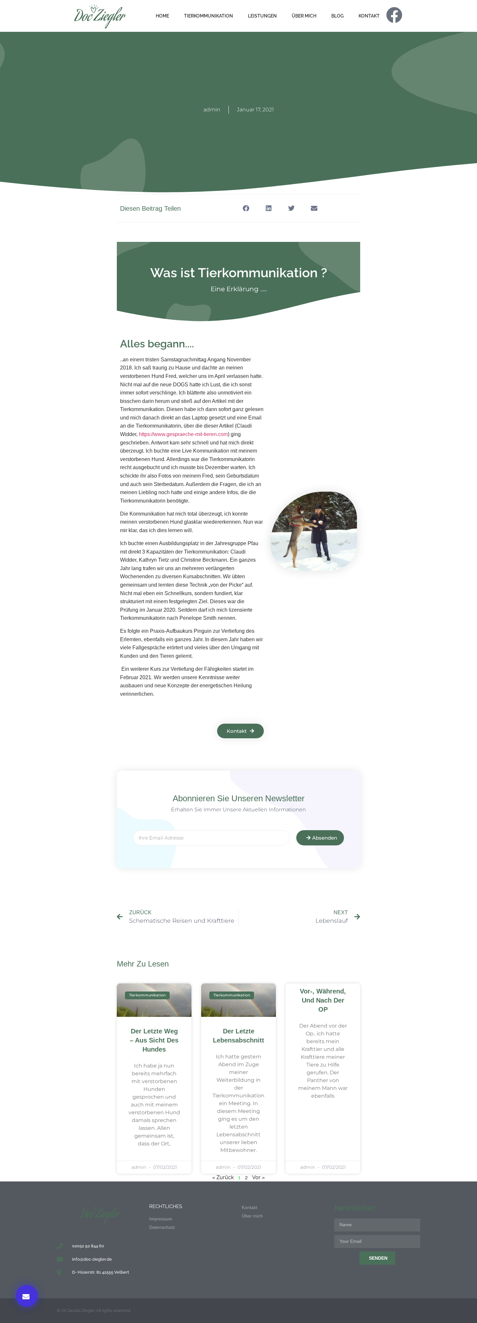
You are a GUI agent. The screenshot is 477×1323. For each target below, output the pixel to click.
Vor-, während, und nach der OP (323, 1000)
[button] (27, 1296)
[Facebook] (394, 15)
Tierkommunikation (208, 16)
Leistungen (262, 16)
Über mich (304, 16)
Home (162, 16)
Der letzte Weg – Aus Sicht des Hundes (154, 1040)
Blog (337, 16)
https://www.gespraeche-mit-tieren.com (183, 434)
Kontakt (369, 16)
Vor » (258, 1177)
